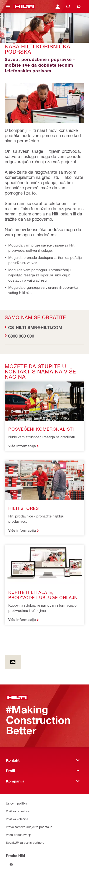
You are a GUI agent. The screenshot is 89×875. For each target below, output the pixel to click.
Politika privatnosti (18, 811)
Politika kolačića (17, 819)
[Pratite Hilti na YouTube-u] (11, 864)
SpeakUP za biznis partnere (25, 842)
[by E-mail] (13, 662)
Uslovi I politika (16, 803)
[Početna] (24, 6)
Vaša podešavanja (19, 834)
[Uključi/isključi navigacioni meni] (8, 6)
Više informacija (22, 446)
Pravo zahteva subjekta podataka (29, 826)
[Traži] (78, 6)
